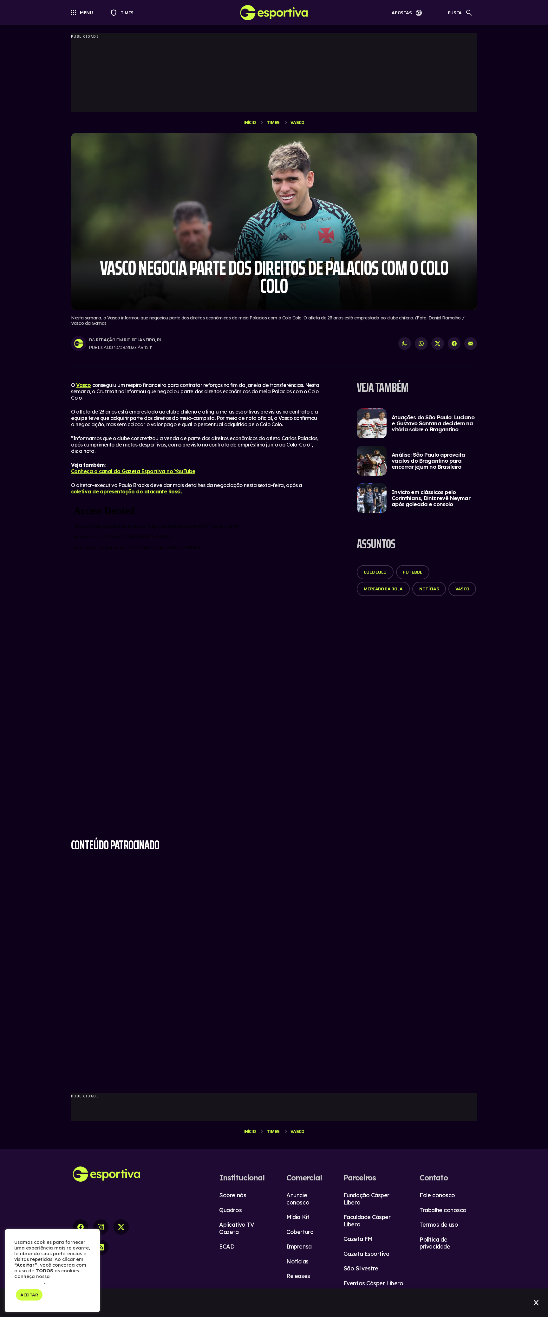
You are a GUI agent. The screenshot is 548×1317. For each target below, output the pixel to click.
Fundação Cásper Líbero (366, 1199)
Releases (298, 1276)
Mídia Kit (297, 1217)
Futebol (412, 572)
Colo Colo (375, 572)
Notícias (429, 588)
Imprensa (298, 1246)
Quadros (230, 1210)
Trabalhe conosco (443, 1210)
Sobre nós (232, 1195)
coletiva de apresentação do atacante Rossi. (126, 491)
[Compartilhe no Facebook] (454, 343)
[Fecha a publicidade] (536, 1302)
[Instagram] (100, 1227)
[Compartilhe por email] (470, 343)
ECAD (226, 1246)
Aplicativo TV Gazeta (236, 1228)
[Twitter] (121, 1227)
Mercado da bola (383, 588)
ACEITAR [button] (29, 1294)
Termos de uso (439, 1224)
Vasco (297, 122)
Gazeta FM (358, 1239)
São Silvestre (360, 1268)
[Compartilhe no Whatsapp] (421, 343)
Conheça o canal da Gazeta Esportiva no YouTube (133, 471)
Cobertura (299, 1232)
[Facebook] (80, 1227)
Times (124, 12)
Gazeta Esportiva (366, 1253)
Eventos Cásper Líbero (373, 1283)
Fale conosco (437, 1195)
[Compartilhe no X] (437, 343)
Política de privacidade (435, 1243)
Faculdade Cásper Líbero (367, 1220)
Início (250, 122)
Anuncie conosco (297, 1199)
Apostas (402, 12)
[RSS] (100, 1247)
